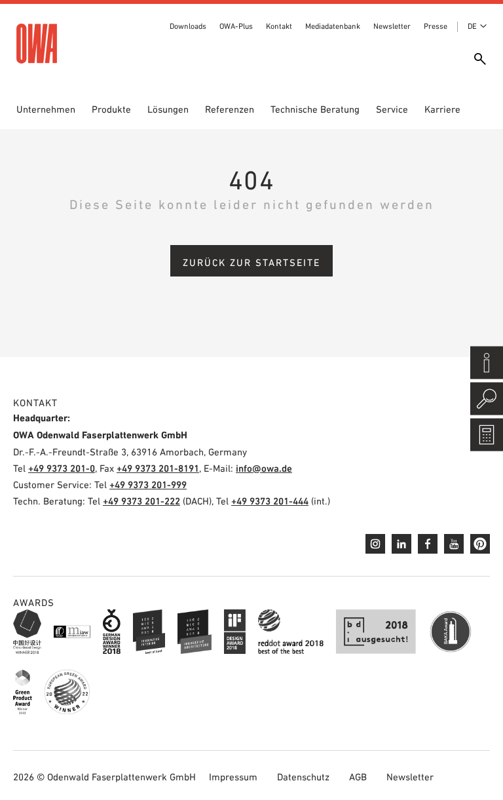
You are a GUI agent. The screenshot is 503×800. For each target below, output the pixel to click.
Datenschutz (303, 776)
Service (392, 109)
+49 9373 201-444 (269, 500)
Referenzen (229, 109)
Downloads (188, 26)
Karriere (442, 109)
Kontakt (279, 26)
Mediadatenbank (332, 26)
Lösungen (168, 109)
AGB (358, 776)
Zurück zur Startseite (251, 262)
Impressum (233, 776)
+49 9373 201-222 (141, 500)
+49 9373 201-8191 (158, 468)
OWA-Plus (236, 26)
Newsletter (392, 26)
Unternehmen (45, 109)
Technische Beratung (315, 109)
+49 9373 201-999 (148, 484)
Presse (435, 26)
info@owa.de (264, 468)
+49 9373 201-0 (61, 468)
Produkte (111, 109)
